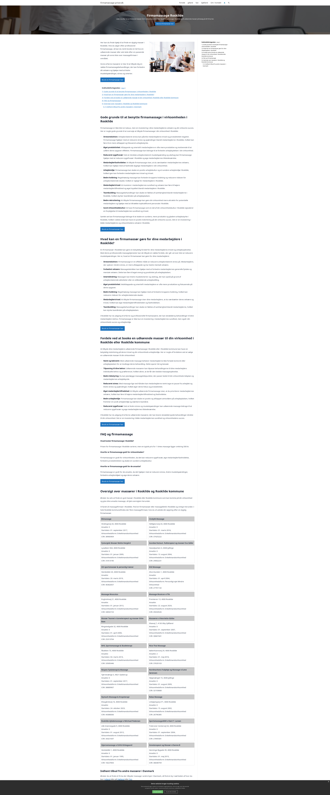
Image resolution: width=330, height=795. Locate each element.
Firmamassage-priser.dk (111, 2)
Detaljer (183, 788)
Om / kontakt (216, 3)
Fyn (197, 3)
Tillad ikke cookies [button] (171, 791)
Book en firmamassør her (112, 80)
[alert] (165, 787)
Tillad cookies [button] (158, 791)
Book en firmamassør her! (165, 24)
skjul (123, 88)
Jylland (190, 3)
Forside (182, 3)
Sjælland (204, 3)
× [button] (328, 781)
